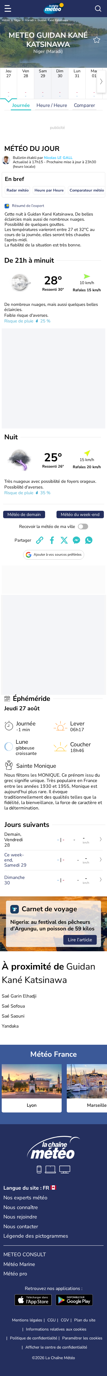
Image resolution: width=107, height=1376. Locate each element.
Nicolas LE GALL (58, 157)
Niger (17, 20)
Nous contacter (20, 1226)
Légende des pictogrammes (35, 1236)
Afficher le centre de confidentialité (56, 1347)
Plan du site (84, 1320)
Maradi (29, 20)
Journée (21, 105)
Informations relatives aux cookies (56, 1329)
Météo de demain (24, 514)
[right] (101, 81)
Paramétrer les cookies (82, 1338)
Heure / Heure (52, 105)
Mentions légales (27, 1320)
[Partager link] (39, 540)
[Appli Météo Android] (74, 1300)
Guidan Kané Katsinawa (53, 20)
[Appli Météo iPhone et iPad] (33, 1300)
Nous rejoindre (20, 1216)
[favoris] (96, 40)
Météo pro (15, 1273)
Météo (6, 20)
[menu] (8, 8)
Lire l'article (80, 940)
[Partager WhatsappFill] (88, 540)
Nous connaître (20, 1207)
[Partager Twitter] (64, 540)
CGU (51, 1320)
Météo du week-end (80, 514)
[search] (98, 8)
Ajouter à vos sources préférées (58, 554)
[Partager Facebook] (52, 540)
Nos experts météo (25, 1197)
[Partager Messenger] (76, 540)
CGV (65, 1320)
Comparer (84, 105)
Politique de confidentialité (33, 1338)
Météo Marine (19, 1264)
